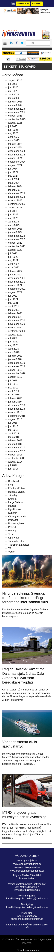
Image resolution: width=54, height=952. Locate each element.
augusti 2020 (15, 334)
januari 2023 (15, 232)
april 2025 (13, 137)
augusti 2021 (15, 292)
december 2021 (16, 278)
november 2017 (16, 451)
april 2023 (13, 221)
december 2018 (16, 405)
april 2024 (13, 179)
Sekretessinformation (28, 950)
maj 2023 (13, 218)
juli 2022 (12, 253)
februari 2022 (15, 271)
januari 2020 (15, 359)
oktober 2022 (15, 242)
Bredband (13, 481)
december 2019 (16, 363)
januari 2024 (15, 190)
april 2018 (13, 433)
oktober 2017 (15, 454)
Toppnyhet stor (16, 541)
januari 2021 (15, 317)
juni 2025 (13, 130)
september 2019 (17, 373)
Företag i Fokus (16, 488)
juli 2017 (12, 465)
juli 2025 (12, 126)
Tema (11, 534)
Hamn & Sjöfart (16, 491)
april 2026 (13, 94)
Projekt (12, 527)
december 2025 (16, 108)
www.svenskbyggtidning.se (27, 864)
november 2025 (16, 112)
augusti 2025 (15, 122)
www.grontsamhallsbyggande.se (27, 870)
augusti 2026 (15, 80)
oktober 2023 (15, 200)
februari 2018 (15, 440)
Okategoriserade (17, 516)
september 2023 (17, 204)
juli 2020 (12, 338)
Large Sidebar (15, 502)
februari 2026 (15, 101)
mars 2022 (14, 267)
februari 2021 (15, 313)
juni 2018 (13, 426)
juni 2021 (13, 299)
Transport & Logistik (18, 544)
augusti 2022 (15, 250)
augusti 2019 (15, 377)
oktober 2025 (15, 115)
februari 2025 (15, 144)
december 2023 (16, 193)
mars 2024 (14, 183)
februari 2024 (15, 186)
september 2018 (17, 416)
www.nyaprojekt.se (27, 860)
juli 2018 (12, 423)
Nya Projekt (14, 509)
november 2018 (16, 408)
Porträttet (13, 520)
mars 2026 (14, 98)
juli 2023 (12, 211)
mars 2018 (14, 437)
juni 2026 (13, 87)
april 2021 (13, 306)
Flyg (10, 484)
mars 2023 (14, 225)
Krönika (12, 499)
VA (9, 548)
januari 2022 (15, 274)
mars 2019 (14, 394)
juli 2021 (12, 295)
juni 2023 (13, 214)
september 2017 (17, 458)
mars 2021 (14, 310)
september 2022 (17, 246)
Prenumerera (23, 4)
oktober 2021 (15, 285)
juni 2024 (13, 172)
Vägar (11, 551)
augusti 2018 (15, 419)
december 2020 (16, 320)
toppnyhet (13, 537)
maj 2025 (13, 133)
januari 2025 (15, 147)
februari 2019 (15, 398)
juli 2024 (12, 168)
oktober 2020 (15, 327)
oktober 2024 (15, 158)
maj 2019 (13, 387)
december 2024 (16, 151)
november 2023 (16, 197)
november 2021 (16, 281)
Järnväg (12, 495)
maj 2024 (13, 175)
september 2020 (17, 331)
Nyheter (12, 513)
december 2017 (16, 447)
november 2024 (16, 154)
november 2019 (16, 366)
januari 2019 (15, 401)
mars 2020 (14, 352)
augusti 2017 (15, 461)
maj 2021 (13, 303)
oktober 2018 (15, 412)
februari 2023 (15, 228)
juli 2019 (12, 380)
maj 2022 (13, 260)
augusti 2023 (15, 207)
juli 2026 (12, 84)
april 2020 (13, 348)
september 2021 (17, 289)
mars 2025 (14, 140)
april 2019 (13, 391)
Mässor (12, 506)
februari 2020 (15, 356)
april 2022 (13, 264)
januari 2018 (15, 444)
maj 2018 (13, 430)
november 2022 (16, 239)
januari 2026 (15, 105)
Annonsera (36, 4)
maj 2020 (13, 345)
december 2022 (16, 236)
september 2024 (17, 161)
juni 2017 (13, 468)
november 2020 (16, 324)
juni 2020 (13, 341)
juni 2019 (13, 384)
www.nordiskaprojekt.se (27, 867)
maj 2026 (13, 91)
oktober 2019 (15, 370)
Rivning (12, 530)
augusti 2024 (15, 165)
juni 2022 (13, 257)
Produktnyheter (16, 523)
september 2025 (17, 119)
